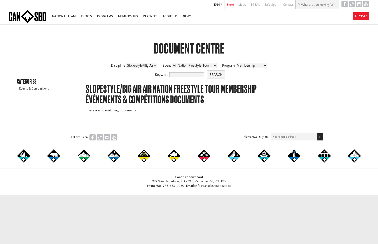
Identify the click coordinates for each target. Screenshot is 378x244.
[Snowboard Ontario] (204, 161)
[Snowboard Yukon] (23, 161)
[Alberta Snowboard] (113, 161)
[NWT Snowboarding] (53, 161)
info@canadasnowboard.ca (213, 186)
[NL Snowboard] (354, 161)
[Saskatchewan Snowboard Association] (143, 161)
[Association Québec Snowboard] (234, 161)
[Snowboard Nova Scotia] (294, 161)
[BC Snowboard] (83, 161)
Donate (361, 16)
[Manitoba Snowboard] (173, 161)
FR (220, 5)
